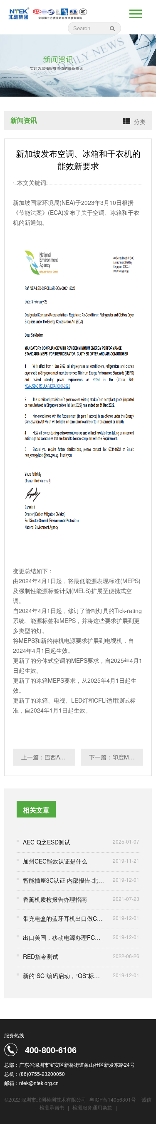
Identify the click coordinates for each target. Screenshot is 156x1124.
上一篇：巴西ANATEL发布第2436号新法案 (48, 757)
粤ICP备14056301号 (112, 1099)
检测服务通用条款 (93, 1107)
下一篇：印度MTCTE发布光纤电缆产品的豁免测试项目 (116, 757)
